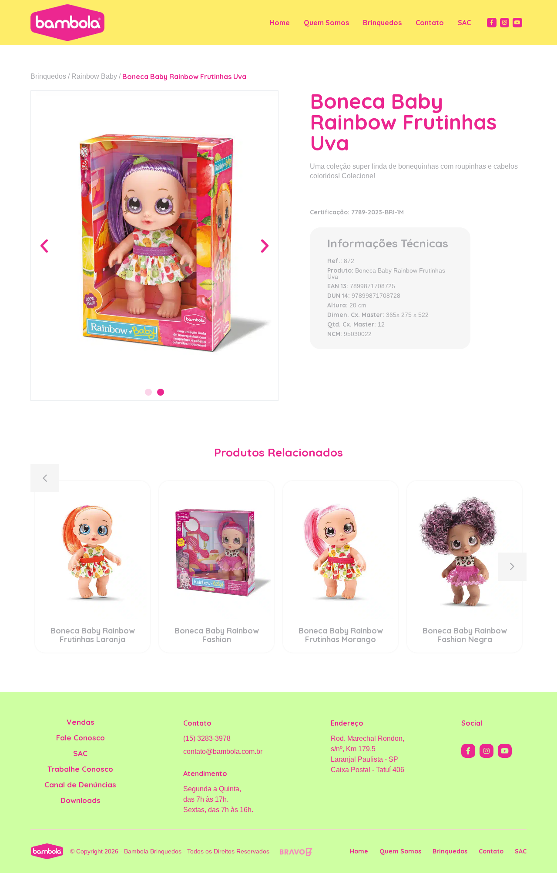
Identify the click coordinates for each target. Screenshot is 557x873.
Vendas (80, 721)
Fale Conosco (80, 737)
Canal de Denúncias (80, 784)
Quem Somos (326, 22)
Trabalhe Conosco (80, 768)
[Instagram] (505, 22)
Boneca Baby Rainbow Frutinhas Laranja (92, 635)
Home (280, 22)
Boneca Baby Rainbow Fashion (216, 635)
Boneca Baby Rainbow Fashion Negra (465, 635)
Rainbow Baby (94, 76)
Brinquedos (382, 22)
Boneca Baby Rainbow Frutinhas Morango (341, 635)
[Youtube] (517, 22)
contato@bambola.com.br (222, 751)
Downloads (80, 800)
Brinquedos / (50, 76)
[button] (44, 245)
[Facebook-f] (492, 22)
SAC (464, 22)
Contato (430, 22)
